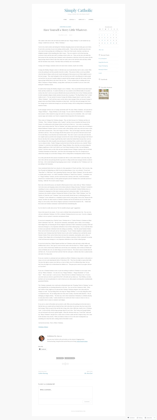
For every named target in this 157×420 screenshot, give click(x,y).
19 (104, 40)
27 (107, 43)
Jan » (103, 49)
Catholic (71, 19)
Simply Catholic (78, 10)
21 (110, 40)
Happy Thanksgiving (103, 65)
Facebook (104, 79)
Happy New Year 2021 (103, 62)
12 (104, 37)
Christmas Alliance (65, 26)
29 (113, 43)
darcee (70, 35)
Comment (86, 401)
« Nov (100, 49)
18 (102, 40)
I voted (100, 73)
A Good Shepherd (103, 58)
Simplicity (82, 19)
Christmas (60, 358)
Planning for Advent (103, 69)
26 (104, 43)
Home (65, 19)
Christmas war (69, 358)
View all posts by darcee (82, 341)
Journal (91, 19)
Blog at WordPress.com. (78, 411)
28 (110, 43)
